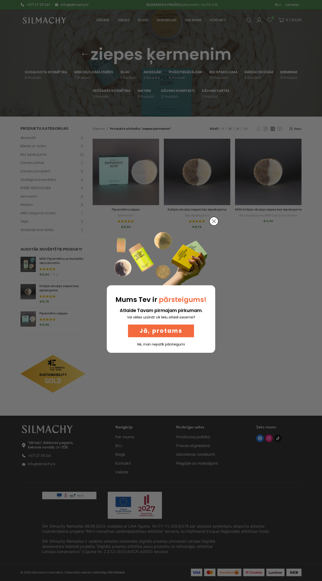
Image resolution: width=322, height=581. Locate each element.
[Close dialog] (214, 221)
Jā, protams (161, 331)
